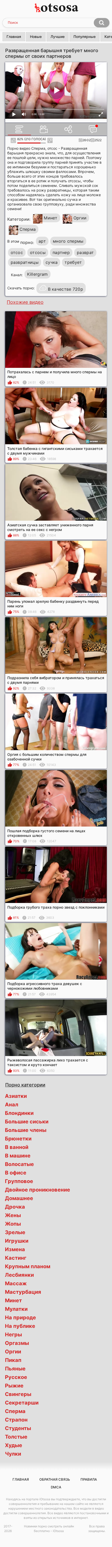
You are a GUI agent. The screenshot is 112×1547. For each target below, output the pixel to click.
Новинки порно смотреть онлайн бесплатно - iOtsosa (49, 1528)
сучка (52, 262)
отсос (17, 252)
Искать (101, 22)
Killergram (37, 274)
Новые (36, 36)
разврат (85, 252)
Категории (18, 219)
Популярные (84, 36)
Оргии (80, 217)
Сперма (28, 229)
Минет (51, 217)
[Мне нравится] (13, 140)
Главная (14, 36)
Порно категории (25, 1085)
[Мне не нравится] (50, 140)
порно (26, 242)
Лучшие (58, 36)
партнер (61, 252)
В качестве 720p (65, 289)
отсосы (38, 252)
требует (73, 262)
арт (42, 241)
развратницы (25, 262)
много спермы (68, 241)
